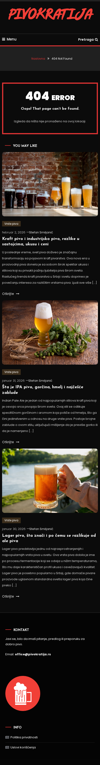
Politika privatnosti (24, 737)
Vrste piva (11, 224)
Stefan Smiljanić (41, 232)
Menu (12, 39)
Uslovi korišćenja (23, 747)
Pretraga (86, 39)
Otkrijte (8, 293)
